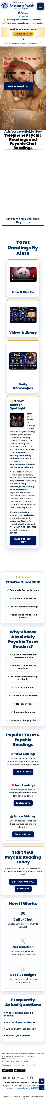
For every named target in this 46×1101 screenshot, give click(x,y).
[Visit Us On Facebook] (4, 1077)
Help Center (34, 43)
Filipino (19, 1088)
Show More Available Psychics (23, 221)
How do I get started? (18, 1035)
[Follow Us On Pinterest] (13, 1077)
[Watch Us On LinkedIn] (22, 1077)
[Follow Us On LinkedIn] (27, 1077)
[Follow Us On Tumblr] (31, 1077)
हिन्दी (36, 1088)
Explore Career (23, 834)
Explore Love (23, 803)
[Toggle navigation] (40, 6)
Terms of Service (21, 1061)
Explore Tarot (23, 771)
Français (28, 1088)
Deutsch (37, 1085)
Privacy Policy (32, 1065)
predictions (24, 23)
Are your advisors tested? (21, 1029)
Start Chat (23, 888)
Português (26, 1085)
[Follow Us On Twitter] (9, 1077)
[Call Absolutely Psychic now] (41, 1081)
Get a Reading (18, 86)
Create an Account (19, 43)
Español (16, 1085)
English (6, 1085)
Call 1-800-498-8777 (23, 540)
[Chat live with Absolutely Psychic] (41, 1087)
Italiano (10, 1088)
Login (6, 43)
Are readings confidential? (21, 1022)
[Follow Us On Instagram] (18, 1077)
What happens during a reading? (18, 1014)
